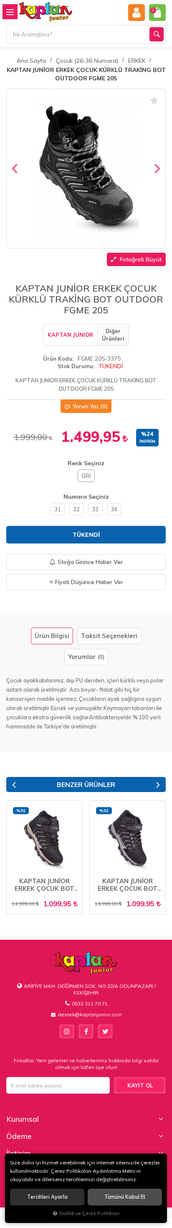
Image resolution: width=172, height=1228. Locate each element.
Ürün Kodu (57, 358)
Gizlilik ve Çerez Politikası (89, 1213)
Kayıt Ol (140, 1085)
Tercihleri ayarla (47, 1197)
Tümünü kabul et (124, 1197)
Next (158, 784)
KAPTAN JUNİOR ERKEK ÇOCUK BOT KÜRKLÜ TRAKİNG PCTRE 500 (44, 884)
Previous (14, 784)
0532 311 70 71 (90, 1003)
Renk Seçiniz (86, 463)
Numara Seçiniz (86, 496)
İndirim (147, 441)
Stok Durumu (75, 366)
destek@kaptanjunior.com (90, 1014)
